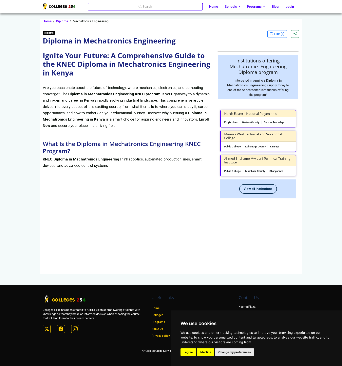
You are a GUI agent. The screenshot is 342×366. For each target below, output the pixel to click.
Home (213, 6)
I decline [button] (205, 352)
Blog (275, 6)
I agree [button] (188, 352)
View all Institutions (258, 189)
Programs (158, 322)
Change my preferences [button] (234, 352)
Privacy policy (161, 335)
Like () (278, 34)
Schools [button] (231, 6)
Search (147, 6)
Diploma (62, 21)
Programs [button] (254, 6)
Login (290, 6)
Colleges (157, 315)
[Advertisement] (258, 234)
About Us (157, 328)
